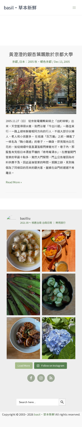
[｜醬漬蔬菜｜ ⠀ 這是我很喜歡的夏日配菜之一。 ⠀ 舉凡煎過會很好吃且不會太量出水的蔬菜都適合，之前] (23, 294)
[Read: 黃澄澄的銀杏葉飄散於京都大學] (41, 90)
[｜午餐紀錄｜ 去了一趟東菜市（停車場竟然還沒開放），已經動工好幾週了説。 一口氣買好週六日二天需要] (23, 251)
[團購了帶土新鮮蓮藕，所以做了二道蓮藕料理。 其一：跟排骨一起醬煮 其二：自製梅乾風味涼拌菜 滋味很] (23, 338)
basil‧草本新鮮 (20, 7)
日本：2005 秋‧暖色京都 (35, 61)
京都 (15, 61)
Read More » (14, 181)
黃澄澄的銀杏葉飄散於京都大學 (41, 54)
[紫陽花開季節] (58, 338)
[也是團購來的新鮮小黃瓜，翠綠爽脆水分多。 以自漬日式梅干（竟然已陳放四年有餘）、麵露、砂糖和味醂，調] (58, 294)
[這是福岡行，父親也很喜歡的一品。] (58, 251)
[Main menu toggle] (74, 8)
